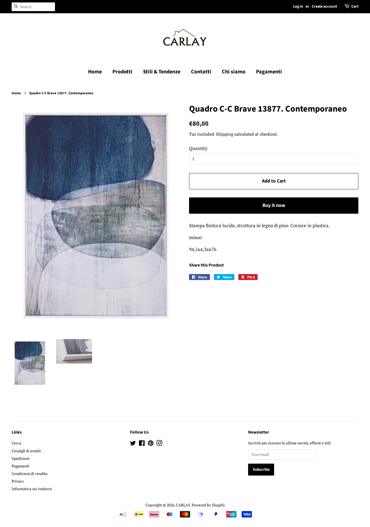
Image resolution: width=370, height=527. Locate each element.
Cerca (16, 442)
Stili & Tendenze (161, 72)
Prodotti (122, 72)
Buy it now (273, 205)
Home (95, 72)
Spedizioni (21, 458)
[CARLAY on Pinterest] (151, 444)
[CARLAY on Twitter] (133, 444)
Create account (324, 6)
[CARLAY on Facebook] (142, 444)
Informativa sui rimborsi (32, 488)
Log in (298, 6)
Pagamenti (269, 72)
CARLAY (183, 505)
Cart (354, 6)
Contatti (201, 72)
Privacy (18, 481)
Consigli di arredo (26, 450)
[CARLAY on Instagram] (159, 444)
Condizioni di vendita (29, 473)
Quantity (198, 148)
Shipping (224, 134)
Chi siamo (233, 72)
